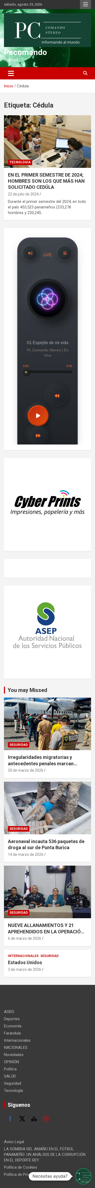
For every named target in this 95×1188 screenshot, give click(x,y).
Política (10, 1069)
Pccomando (25, 52)
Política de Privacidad (22, 1174)
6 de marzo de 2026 (24, 938)
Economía (12, 1026)
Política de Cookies (20, 1167)
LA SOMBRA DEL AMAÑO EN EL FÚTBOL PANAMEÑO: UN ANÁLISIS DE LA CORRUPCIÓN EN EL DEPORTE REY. (45, 1155)
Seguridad (19, 745)
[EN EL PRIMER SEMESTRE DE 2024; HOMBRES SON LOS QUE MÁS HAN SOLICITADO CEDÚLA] (47, 141)
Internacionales (23, 956)
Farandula (12, 1033)
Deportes (12, 1018)
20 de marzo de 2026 (25, 770)
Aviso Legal (14, 1141)
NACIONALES (15, 1047)
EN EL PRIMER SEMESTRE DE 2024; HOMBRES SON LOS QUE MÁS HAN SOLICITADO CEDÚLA (46, 181)
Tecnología (20, 162)
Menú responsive (85, 4)
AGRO (9, 1011)
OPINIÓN (11, 1061)
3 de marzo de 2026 (24, 969)
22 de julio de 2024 (23, 194)
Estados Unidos (25, 962)
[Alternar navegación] (11, 73)
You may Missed (27, 690)
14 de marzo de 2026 (25, 854)
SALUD (10, 1076)
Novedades (13, 1054)
